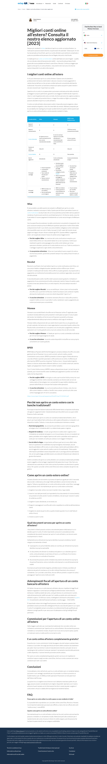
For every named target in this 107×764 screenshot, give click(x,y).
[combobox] (93, 35)
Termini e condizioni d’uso (14, 748)
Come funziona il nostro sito (46, 751)
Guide (54, 3)
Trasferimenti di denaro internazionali (48, 748)
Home (19, 9)
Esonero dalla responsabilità (82, 9)
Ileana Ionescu (37, 19)
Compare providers (93, 55)
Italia (43, 48)
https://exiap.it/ (20, 731)
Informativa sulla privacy (14, 751)
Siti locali (71, 754)
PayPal (57, 173)
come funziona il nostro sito (33, 742)
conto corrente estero (45, 59)
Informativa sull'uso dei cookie (15, 754)
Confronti (60, 3)
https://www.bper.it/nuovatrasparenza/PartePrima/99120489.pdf (48, 396)
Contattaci (72, 751)
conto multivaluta (32, 213)
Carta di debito (32, 154)
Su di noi (71, 748)
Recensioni (48, 3)
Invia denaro (39, 3)
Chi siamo (67, 3)
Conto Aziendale (32, 139)
